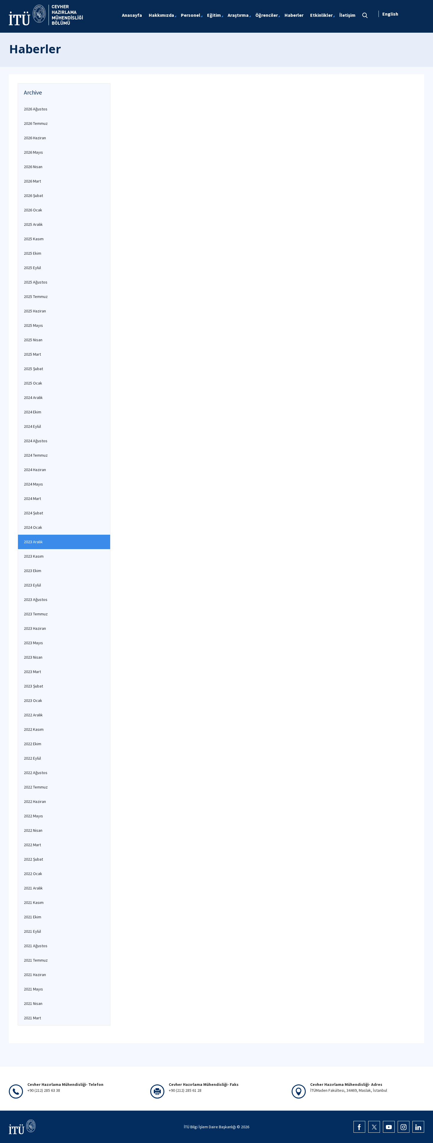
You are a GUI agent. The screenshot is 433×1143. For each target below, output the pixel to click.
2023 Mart (32, 671)
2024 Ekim (32, 412)
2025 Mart (32, 354)
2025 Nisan (33, 339)
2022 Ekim (32, 743)
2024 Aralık (33, 397)
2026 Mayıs (33, 152)
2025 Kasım (34, 238)
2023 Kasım (34, 556)
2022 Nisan (33, 830)
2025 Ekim (32, 253)
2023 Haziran (35, 628)
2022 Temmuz (36, 787)
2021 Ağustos (35, 945)
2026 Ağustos (35, 109)
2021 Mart (32, 1018)
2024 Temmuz (36, 455)
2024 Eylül (32, 426)
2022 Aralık (33, 715)
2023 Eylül (32, 585)
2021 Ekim (32, 917)
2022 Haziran (35, 801)
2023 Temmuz (36, 614)
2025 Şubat (33, 368)
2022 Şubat (33, 859)
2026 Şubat (33, 195)
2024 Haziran (35, 469)
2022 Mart (32, 844)
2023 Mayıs (33, 642)
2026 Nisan (33, 166)
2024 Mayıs (33, 484)
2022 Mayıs (33, 816)
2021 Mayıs (33, 989)
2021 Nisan (33, 1003)
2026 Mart (32, 181)
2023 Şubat (33, 686)
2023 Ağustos (35, 599)
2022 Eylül (32, 758)
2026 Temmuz (36, 123)
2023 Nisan (33, 657)
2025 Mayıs (33, 325)
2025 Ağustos (35, 282)
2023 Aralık (33, 541)
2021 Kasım (34, 902)
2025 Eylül (32, 267)
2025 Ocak (33, 383)
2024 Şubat (33, 513)
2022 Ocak (33, 873)
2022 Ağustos (35, 772)
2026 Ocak (33, 210)
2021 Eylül (32, 931)
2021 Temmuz (36, 960)
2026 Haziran (35, 137)
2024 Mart (32, 498)
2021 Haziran (35, 974)
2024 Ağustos (35, 440)
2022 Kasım (34, 729)
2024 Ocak (33, 527)
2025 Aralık (33, 224)
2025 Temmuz (36, 296)
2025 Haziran (35, 311)
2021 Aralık (33, 888)
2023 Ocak (33, 700)
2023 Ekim (32, 570)
